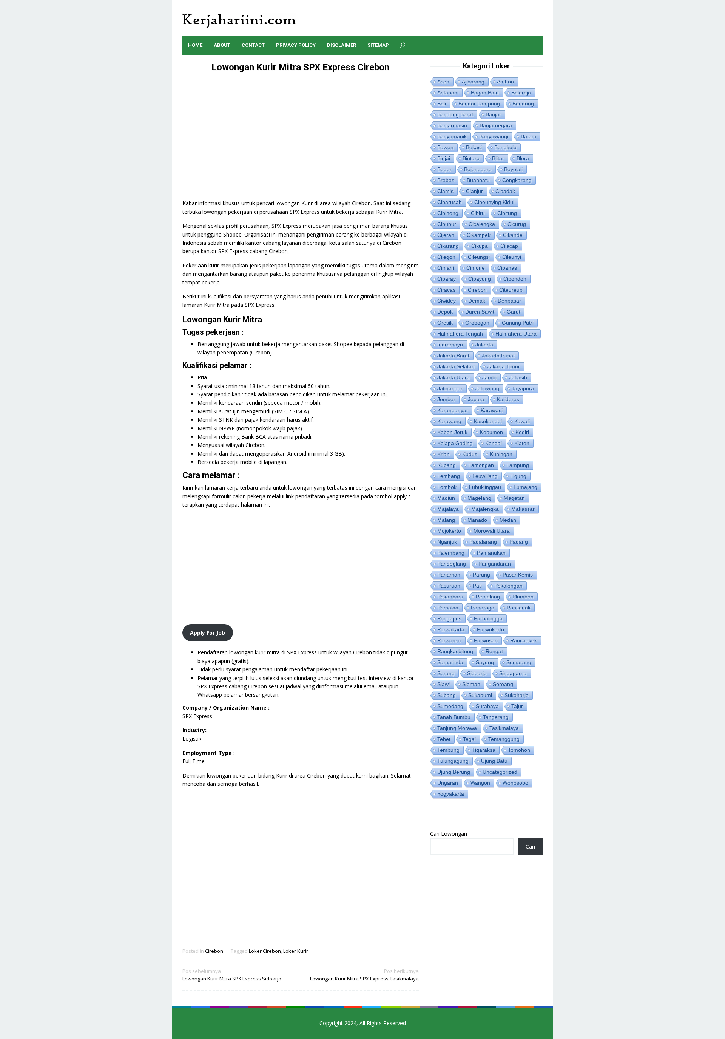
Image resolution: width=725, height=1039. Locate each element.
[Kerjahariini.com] (239, 20)
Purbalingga (488, 618)
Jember (446, 399)
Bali (441, 103)
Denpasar (509, 301)
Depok (445, 312)
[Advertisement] (300, 142)
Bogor (444, 169)
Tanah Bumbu (453, 717)
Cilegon (446, 257)
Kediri (522, 432)
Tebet (443, 739)
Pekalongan (508, 586)
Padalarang (483, 542)
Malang (446, 520)
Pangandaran (494, 564)
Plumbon (523, 597)
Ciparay (446, 279)
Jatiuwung (487, 388)
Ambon (505, 82)
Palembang (450, 553)
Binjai (443, 158)
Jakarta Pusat (498, 356)
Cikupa (479, 246)
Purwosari (486, 640)
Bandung (523, 103)
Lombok (447, 487)
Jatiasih (518, 377)
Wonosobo (515, 783)
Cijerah (445, 235)
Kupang (446, 465)
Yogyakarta (450, 794)
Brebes (445, 180)
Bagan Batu (485, 93)
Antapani (447, 93)
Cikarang (448, 246)
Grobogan (477, 323)
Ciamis (445, 191)
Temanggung (504, 739)
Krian (443, 454)
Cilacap (509, 246)
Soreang (503, 684)
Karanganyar (452, 410)
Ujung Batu (494, 761)
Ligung (518, 476)
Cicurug (517, 224)
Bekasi (474, 147)
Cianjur (474, 191)
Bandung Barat (455, 114)
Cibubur (446, 224)
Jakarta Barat (453, 356)
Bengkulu (505, 147)
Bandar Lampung (479, 103)
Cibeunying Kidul (494, 202)
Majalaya (448, 509)
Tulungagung (453, 761)
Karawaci (492, 410)
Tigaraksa (483, 750)
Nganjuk (447, 542)
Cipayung (479, 279)
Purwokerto (490, 629)
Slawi (443, 684)
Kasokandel (488, 421)
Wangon (480, 783)
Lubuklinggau (485, 487)
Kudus (469, 454)
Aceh (443, 82)
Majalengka (485, 509)
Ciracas (446, 290)
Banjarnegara (496, 125)
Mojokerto (449, 531)
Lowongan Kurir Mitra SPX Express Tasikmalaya (364, 975)
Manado (477, 520)
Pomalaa (447, 608)
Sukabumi (480, 695)
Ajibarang (473, 82)
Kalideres (508, 399)
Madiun (446, 498)
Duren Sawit (479, 312)
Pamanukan (491, 553)
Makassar (523, 509)
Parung (481, 575)
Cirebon (214, 951)
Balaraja (521, 93)
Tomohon (519, 750)
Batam (528, 136)
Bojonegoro (478, 169)
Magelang (479, 498)
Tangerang (496, 717)
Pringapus (449, 618)
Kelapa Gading (455, 443)
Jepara (476, 399)
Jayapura (523, 388)
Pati (477, 586)
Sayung (485, 662)
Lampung (517, 465)
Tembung (448, 750)
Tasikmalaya (504, 728)
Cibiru (478, 213)
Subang (446, 695)
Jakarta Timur (503, 366)
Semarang (518, 662)
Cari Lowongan (448, 833)
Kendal (493, 443)
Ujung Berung (453, 772)
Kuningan (501, 454)
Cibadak (505, 191)
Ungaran (447, 783)
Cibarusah (449, 202)
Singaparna (513, 673)
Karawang (449, 421)
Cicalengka (482, 224)
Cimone (475, 268)
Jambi (489, 377)
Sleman (471, 684)
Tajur (517, 706)
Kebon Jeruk (452, 432)
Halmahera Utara (516, 334)
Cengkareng (517, 180)
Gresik (445, 323)
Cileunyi (511, 257)
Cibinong (447, 213)
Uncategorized (500, 772)
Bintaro (471, 158)
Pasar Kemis (518, 575)
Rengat (494, 651)
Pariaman (448, 575)
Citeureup (511, 290)
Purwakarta (450, 629)
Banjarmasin (452, 125)
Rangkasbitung (455, 651)
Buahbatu (478, 180)
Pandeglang (451, 564)
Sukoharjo (516, 695)
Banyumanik (452, 136)
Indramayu (450, 345)
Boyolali (513, 169)
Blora (523, 158)
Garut (513, 312)
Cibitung (507, 213)
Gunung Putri (518, 323)
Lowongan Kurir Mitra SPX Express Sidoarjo (231, 975)
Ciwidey (446, 301)
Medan (508, 520)
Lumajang (525, 487)
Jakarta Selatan (456, 366)
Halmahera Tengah (460, 334)
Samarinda (450, 662)
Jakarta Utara (453, 377)
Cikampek (479, 235)
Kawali (522, 421)
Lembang (448, 476)
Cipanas (507, 268)
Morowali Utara (492, 531)
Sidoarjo (477, 673)
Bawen (445, 147)
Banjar (493, 114)
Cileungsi (479, 257)
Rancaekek (523, 640)
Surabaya (487, 706)
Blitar (498, 158)
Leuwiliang (485, 476)
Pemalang (488, 597)
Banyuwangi (493, 136)
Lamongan (481, 465)
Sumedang (450, 706)
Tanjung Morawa (457, 728)
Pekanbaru (450, 597)
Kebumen (491, 432)
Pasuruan (448, 586)
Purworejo (449, 640)
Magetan (514, 498)
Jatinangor (450, 388)
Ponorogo (482, 608)
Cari (530, 846)
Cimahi (445, 268)
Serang (446, 673)
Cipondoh (514, 279)
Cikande (513, 235)
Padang (518, 542)
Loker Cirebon (265, 951)
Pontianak (519, 608)
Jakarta (484, 345)
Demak (476, 301)
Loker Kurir (295, 951)
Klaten (521, 443)
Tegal (469, 739)
